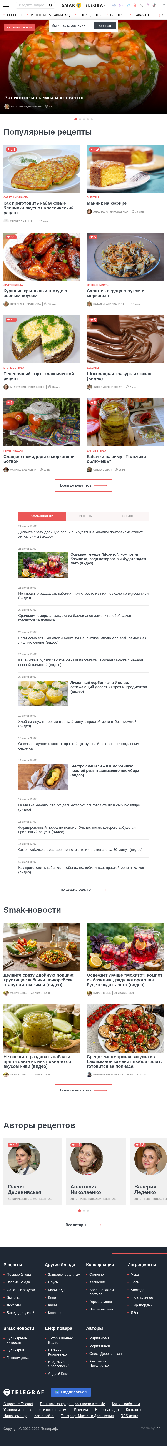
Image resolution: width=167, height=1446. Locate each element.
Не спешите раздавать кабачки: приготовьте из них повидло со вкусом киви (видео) (37, 1061)
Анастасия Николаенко (110, 211)
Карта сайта (44, 1416)
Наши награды (107, 1410)
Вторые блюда (13, 368)
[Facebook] (114, 5)
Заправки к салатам (64, 1274)
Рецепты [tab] (86, 516)
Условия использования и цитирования (35, 1410)
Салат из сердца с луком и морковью (115, 293)
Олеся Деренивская (107, 387)
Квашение (97, 1282)
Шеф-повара (58, 1328)
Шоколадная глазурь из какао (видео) (119, 376)
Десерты (93, 368)
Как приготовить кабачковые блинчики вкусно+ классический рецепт (38, 208)
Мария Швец (19, 993)
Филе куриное (142, 1297)
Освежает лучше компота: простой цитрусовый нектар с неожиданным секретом (78, 746)
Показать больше (76, 890)
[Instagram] (147, 5)
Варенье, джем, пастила (102, 1292)
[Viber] (121, 5)
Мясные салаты (98, 285)
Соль (135, 1282)
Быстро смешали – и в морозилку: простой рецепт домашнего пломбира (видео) (104, 770)
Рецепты (14, 15)
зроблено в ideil (152, 1428)
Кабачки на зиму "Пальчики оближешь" (116, 459)
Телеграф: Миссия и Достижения (87, 1416)
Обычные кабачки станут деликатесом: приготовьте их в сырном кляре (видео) (79, 807)
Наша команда (15, 1416)
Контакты (133, 1410)
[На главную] (83, 5)
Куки (81, 25)
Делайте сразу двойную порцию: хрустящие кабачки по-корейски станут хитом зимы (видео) (39, 980)
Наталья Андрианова (26, 106)
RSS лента (129, 1416)
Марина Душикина (23, 470)
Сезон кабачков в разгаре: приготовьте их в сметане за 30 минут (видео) (80, 850)
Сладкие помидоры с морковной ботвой (39, 459)
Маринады (56, 1290)
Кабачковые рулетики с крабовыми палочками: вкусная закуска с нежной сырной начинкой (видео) (80, 662)
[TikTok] (154, 5)
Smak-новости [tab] (42, 516)
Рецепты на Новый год (50, 15)
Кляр (52, 1297)
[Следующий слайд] (162, 15)
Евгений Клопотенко (57, 1352)
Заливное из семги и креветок (43, 97)
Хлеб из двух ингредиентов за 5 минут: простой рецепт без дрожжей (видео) (77, 724)
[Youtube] (135, 5)
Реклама (81, 1410)
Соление (96, 1274)
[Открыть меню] (6, 5)
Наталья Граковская (108, 1074)
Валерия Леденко (145, 1189)
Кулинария (15, 1350)
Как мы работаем (126, 1404)
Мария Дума (99, 1338)
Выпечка (93, 197)
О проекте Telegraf (18, 1404)
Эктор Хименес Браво (60, 1340)
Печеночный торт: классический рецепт (38, 376)
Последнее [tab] (127, 516)
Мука (135, 1274)
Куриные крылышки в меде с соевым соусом (35, 293)
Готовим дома (18, 1358)
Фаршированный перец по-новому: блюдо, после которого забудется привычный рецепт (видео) (77, 829)
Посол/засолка (101, 1309)
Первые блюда (19, 1274)
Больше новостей (76, 1090)
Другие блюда (13, 285)
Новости (141, 15)
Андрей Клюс (58, 1374)
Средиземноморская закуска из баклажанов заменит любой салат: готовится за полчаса (124, 1061)
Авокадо (137, 1290)
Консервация (100, 1264)
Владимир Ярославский (58, 1364)
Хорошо (105, 25)
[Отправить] (50, 5)
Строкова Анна (21, 221)
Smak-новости (18, 1328)
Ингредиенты (89, 15)
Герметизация (13, 450)
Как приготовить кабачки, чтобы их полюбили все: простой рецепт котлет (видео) (81, 869)
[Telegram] (128, 5)
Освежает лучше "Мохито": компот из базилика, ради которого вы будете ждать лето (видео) (124, 980)
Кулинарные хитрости (17, 1340)
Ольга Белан (102, 470)
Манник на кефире (107, 203)
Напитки (117, 15)
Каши (52, 1305)
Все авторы (76, 1225)
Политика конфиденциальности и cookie (72, 1404)
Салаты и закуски (19, 27)
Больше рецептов (76, 485)
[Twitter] (141, 5)
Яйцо (135, 1313)
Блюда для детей (20, 1313)
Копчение (55, 1313)
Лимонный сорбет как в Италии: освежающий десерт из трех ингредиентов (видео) (108, 687)
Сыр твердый (142, 1305)
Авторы (94, 1328)
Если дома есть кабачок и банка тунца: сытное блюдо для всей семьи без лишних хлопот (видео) (82, 640)
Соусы (53, 1282)
